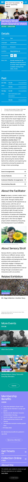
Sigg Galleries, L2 (15, 51)
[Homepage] (2, 2)
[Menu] (26, 2)
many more (8, 427)
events (8, 6)
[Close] (21, 2)
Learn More (4, 473)
